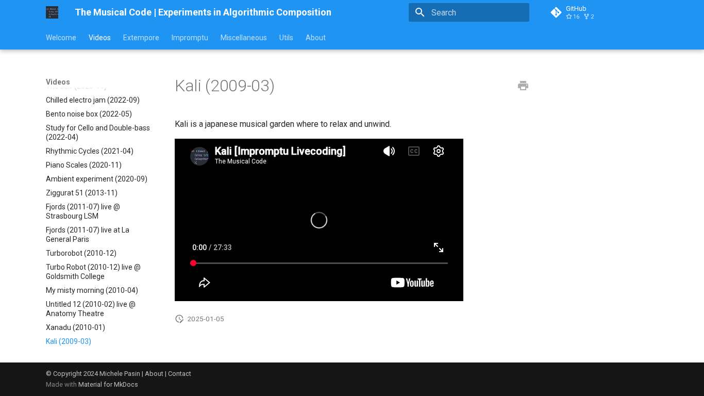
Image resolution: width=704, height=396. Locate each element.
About (316, 38)
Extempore (141, 38)
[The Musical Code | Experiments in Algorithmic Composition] (52, 12)
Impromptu (190, 38)
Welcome (61, 38)
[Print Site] (523, 86)
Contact (179, 373)
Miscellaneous (244, 38)
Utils (286, 38)
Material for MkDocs (108, 384)
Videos (100, 38)
